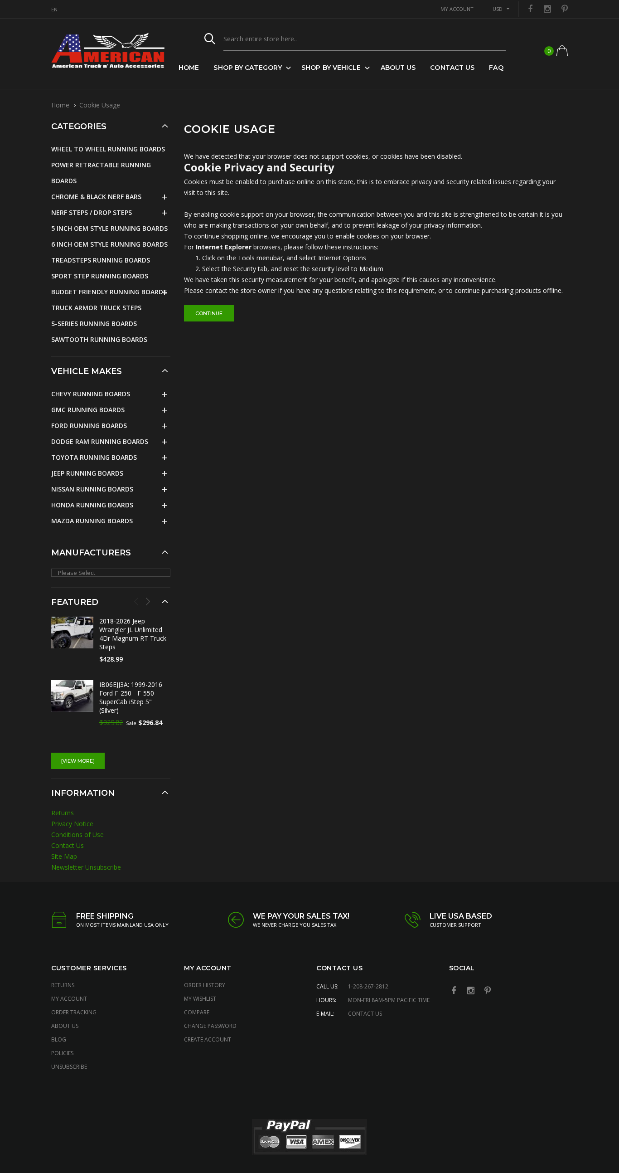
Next (147, 601)
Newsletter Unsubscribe (86, 867)
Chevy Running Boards (90, 393)
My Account (69, 999)
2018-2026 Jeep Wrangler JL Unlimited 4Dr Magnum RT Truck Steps (132, 634)
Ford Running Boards (89, 425)
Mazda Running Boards (92, 520)
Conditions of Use (77, 834)
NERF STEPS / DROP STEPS (91, 212)
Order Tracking (74, 1012)
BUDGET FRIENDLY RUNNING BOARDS (109, 291)
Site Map (64, 856)
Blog (58, 1039)
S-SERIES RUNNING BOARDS (94, 323)
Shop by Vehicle (331, 67)
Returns (62, 812)
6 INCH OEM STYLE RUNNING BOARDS (109, 244)
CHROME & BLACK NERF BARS (96, 196)
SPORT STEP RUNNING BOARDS (99, 276)
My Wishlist (200, 999)
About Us (398, 67)
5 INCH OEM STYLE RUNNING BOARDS (109, 228)
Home (189, 67)
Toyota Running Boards (94, 457)
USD (498, 8)
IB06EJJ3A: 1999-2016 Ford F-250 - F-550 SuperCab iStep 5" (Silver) (130, 697)
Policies (62, 1053)
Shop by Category (247, 67)
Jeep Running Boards (87, 473)
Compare (196, 1012)
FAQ (496, 67)
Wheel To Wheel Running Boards (108, 149)
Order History (204, 985)
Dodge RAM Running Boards (99, 441)
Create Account (207, 1039)
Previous (136, 601)
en (54, 9)
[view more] (78, 761)
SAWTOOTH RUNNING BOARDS (99, 339)
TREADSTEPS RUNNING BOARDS (100, 260)
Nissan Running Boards (92, 489)
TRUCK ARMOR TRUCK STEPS (96, 307)
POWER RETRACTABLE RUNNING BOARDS (101, 173)
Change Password (210, 1026)
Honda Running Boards (92, 505)
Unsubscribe (69, 1067)
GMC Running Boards (88, 409)
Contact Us (452, 67)
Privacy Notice (72, 823)
